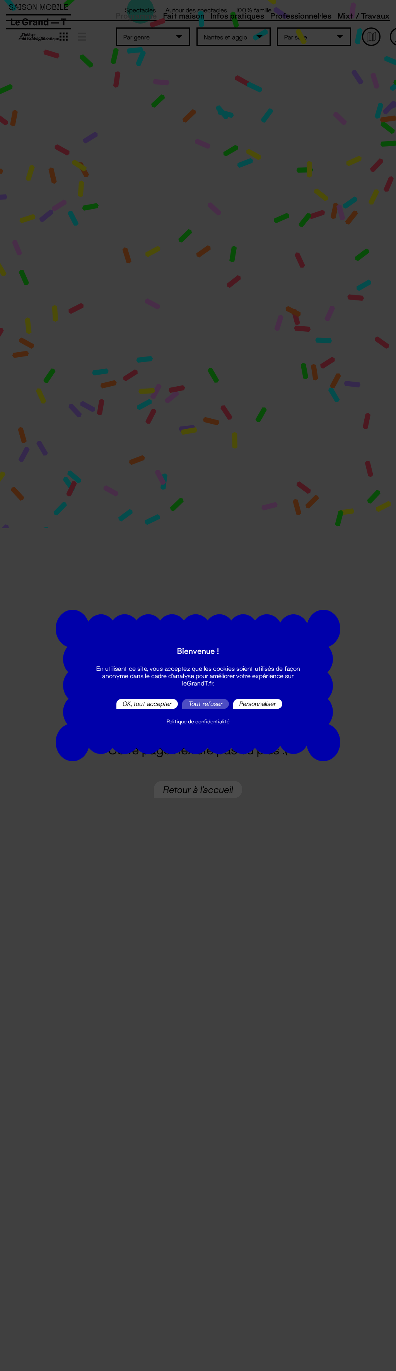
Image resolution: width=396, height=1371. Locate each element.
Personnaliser (257, 704)
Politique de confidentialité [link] (198, 721)
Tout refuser (205, 704)
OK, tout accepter (147, 704)
